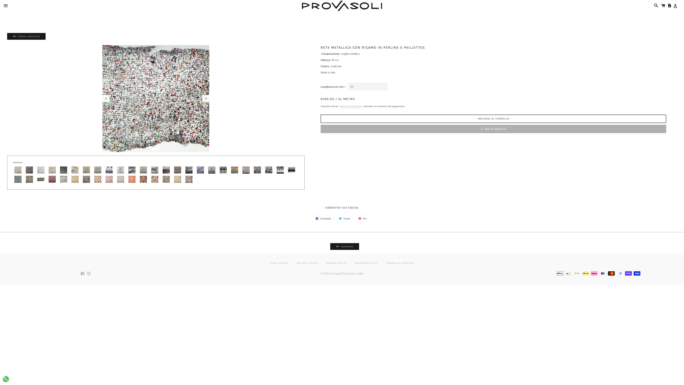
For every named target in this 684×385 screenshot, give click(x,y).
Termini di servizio (400, 263)
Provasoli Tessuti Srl (342, 273)
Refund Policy (336, 263)
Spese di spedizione (351, 106)
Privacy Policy (307, 263)
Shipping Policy (366, 263)
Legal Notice (279, 263)
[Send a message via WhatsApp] (6, 379)
